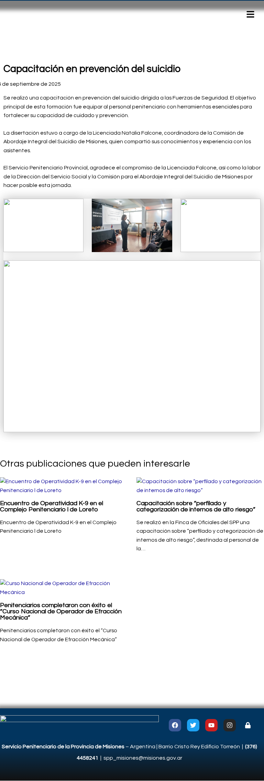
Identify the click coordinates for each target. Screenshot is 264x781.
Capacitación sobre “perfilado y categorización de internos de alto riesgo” (195, 506)
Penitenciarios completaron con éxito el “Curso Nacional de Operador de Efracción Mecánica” (61, 611)
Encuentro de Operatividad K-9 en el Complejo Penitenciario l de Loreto (51, 506)
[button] (250, 15)
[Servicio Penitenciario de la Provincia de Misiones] (79, 725)
